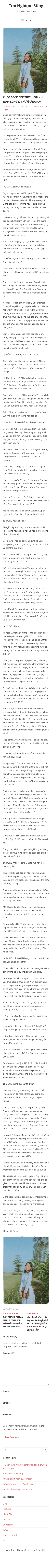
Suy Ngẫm (8, 1525)
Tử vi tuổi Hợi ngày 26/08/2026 (18, 1479)
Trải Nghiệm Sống (26, 6)
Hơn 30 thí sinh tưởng (13, 1473)
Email (6, 1403)
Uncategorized (10, 1535)
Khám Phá (38, 106)
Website (7, 1414)
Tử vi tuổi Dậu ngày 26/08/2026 (18, 1489)
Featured (7, 1509)
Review (6, 1519)
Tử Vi (5, 1530)
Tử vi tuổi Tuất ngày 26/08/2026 (18, 1484)
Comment (8, 1353)
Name (6, 1391)
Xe (4, 1540)
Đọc (5, 1504)
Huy (25, 106)
